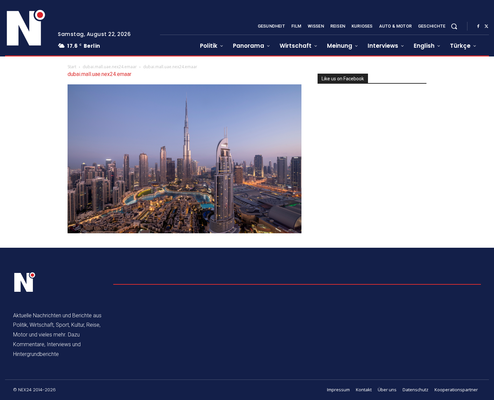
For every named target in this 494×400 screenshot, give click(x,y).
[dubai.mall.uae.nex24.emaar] (184, 231)
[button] (454, 26)
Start (72, 67)
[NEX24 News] (26, 28)
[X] (486, 27)
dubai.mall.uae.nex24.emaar (110, 67)
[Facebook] (478, 27)
